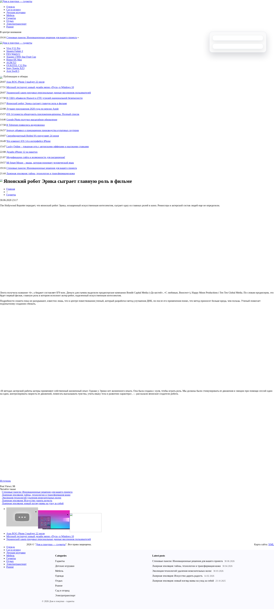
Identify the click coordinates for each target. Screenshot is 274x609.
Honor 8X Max (14, 59)
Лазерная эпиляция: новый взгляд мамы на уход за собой (33, 503)
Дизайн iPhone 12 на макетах (22, 152)
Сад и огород (13, 9)
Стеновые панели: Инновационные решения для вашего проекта (41, 37)
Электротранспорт (16, 24)
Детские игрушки (16, 12)
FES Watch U (13, 54)
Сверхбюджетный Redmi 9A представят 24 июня (32, 135)
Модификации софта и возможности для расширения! (35, 157)
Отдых (10, 21)
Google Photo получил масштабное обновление (31, 119)
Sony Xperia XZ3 (15, 68)
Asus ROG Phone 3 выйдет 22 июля (25, 82)
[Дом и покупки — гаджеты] (16, 1)
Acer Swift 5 (12, 71)
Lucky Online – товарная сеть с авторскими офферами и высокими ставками (47, 146)
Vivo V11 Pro (13, 48)
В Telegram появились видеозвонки (25, 125)
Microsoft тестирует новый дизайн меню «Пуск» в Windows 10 (40, 87)
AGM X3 (11, 62)
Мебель (10, 15)
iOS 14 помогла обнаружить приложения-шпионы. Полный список (42, 114)
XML (271, 544)
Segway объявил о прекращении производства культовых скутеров (42, 130)
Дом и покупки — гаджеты (50, 544)
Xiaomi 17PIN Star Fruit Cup (21, 56)
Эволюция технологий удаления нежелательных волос (31, 497)
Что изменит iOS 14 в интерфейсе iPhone (28, 141)
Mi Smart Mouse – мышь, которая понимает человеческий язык (40, 162)
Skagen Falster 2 (14, 51)
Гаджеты (11, 18)
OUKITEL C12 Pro (16, 65)
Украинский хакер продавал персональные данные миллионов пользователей (48, 92)
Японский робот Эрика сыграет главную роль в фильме (36, 103)
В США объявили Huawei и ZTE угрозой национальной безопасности (44, 98)
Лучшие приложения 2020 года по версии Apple (32, 108)
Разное (10, 26)
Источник (5, 481)
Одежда (10, 6)
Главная (10, 189)
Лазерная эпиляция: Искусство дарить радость (27, 500)
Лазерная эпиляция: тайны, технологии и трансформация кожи (40, 173)
